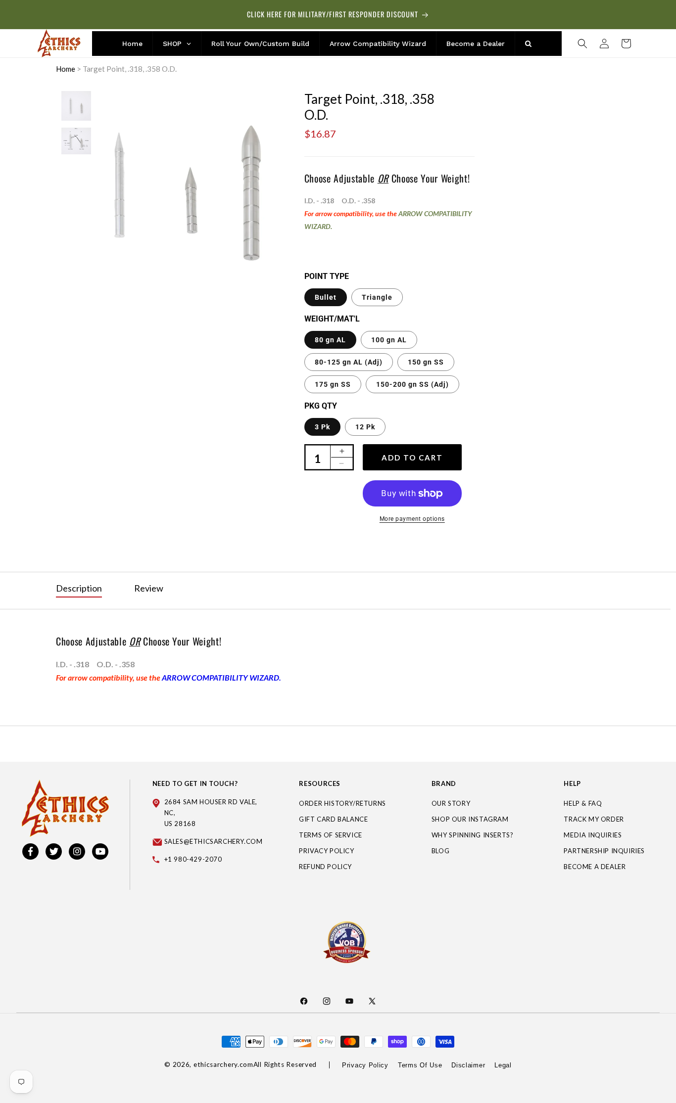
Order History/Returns (342, 804)
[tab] (79, 588)
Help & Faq (583, 804)
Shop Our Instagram (470, 820)
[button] (582, 43)
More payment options (412, 518)
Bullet (326, 297)
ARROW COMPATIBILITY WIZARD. (221, 677)
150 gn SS (426, 362)
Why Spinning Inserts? (473, 835)
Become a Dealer (595, 867)
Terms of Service (330, 835)
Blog (440, 851)
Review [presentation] (148, 588)
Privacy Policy (326, 851)
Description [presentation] (79, 588)
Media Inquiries (593, 835)
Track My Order (594, 820)
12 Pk (365, 427)
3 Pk (322, 427)
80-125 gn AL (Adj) (349, 362)
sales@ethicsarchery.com (213, 842)
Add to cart (412, 457)
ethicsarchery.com (223, 1064)
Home (65, 68)
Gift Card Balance (333, 820)
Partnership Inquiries (604, 851)
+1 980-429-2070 (193, 860)
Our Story (451, 804)
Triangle (377, 297)
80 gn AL (330, 340)
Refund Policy (325, 867)
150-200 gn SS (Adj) (412, 384)
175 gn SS (333, 384)
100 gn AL (389, 340)
